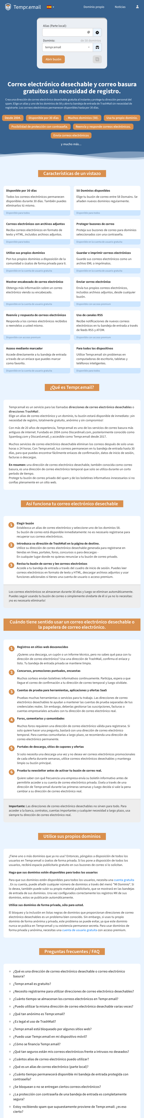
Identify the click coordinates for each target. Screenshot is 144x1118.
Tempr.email (27, 7)
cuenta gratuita (124, 880)
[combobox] (67, 47)
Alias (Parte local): (55, 26)
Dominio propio (94, 7)
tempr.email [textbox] (53, 47)
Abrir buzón (53, 59)
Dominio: (49, 40)
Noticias (120, 7)
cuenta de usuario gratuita (79, 930)
